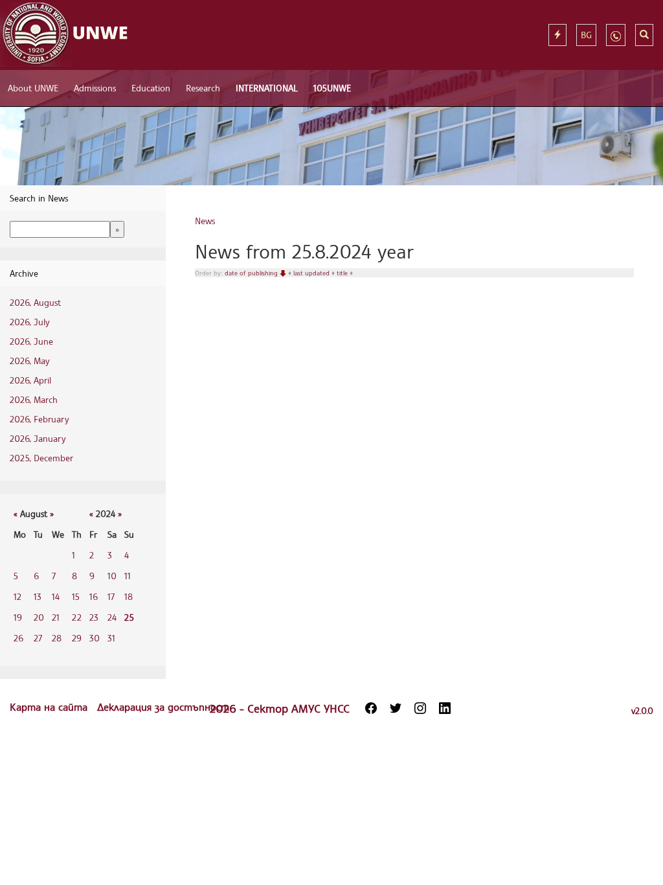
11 (127, 575)
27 (38, 637)
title (343, 273)
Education (150, 87)
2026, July (30, 321)
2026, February (39, 418)
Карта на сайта (50, 706)
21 (56, 617)
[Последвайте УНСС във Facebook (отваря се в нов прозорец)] (371, 708)
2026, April (30, 379)
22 (77, 617)
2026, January (38, 438)
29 (77, 637)
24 (112, 617)
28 (57, 637)
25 (129, 617)
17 (111, 596)
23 (93, 617)
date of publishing (252, 273)
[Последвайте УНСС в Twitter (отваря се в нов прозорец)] (395, 708)
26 (18, 637)
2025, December (41, 457)
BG (586, 34)
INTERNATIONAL (267, 87)
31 (111, 637)
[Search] (644, 35)
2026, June (31, 341)
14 (56, 596)
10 (112, 575)
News (205, 220)
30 (94, 637)
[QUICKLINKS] (557, 35)
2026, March (34, 399)
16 (93, 596)
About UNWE (33, 87)
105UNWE (332, 87)
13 (37, 596)
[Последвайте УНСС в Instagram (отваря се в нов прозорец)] (420, 708)
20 (39, 617)
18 (128, 596)
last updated (312, 273)
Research (203, 87)
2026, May (30, 360)
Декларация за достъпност (163, 706)
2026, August (35, 302)
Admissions (95, 87)
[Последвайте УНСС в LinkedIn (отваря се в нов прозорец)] (444, 708)
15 (76, 596)
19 (18, 617)
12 (17, 596)
